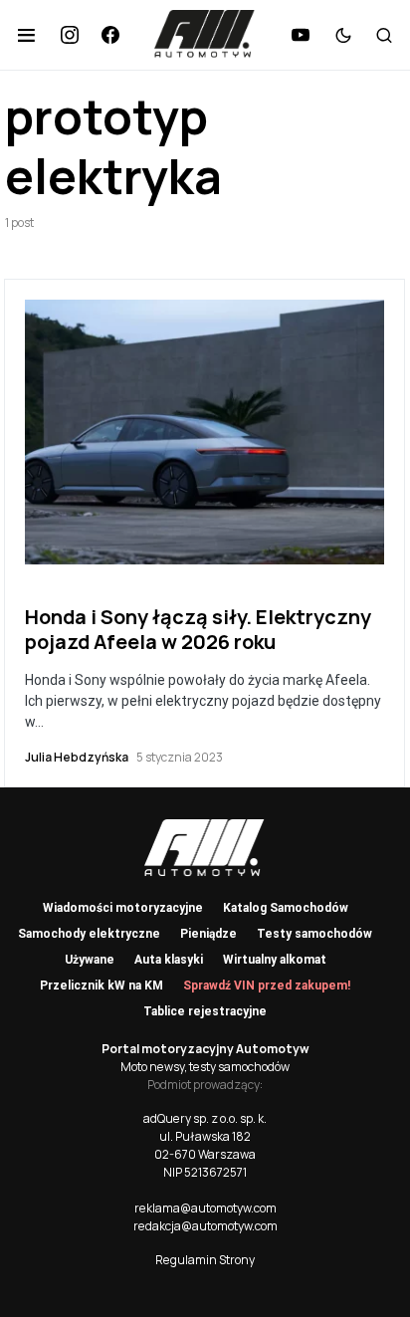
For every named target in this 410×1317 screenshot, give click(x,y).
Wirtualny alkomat (274, 960)
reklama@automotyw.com (205, 1208)
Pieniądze (208, 934)
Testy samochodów (314, 934)
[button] (26, 35)
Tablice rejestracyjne (205, 1011)
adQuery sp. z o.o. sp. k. (205, 1118)
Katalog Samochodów (285, 908)
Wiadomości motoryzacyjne (123, 908)
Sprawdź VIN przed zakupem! (266, 985)
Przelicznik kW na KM (101, 985)
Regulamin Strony (205, 1259)
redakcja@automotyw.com (205, 1225)
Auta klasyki (168, 960)
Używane (89, 960)
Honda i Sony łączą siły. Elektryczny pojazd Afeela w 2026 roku (198, 629)
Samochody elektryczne (89, 934)
